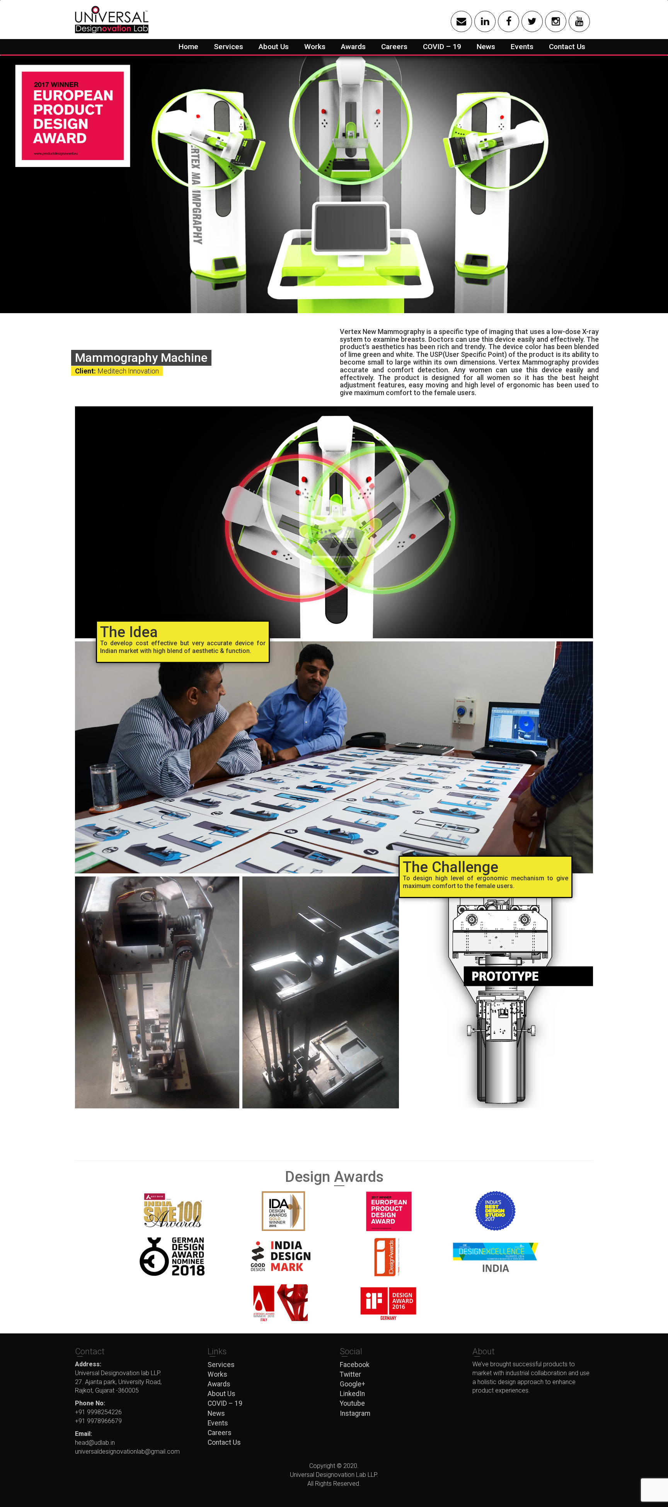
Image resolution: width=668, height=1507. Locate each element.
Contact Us (567, 46)
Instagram (355, 1413)
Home (188, 46)
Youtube (352, 1403)
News (486, 46)
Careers (394, 46)
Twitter (350, 1374)
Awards (353, 46)
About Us (274, 46)
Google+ (352, 1384)
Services (228, 46)
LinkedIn (352, 1394)
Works (314, 46)
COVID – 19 (442, 46)
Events (522, 46)
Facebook (355, 1365)
